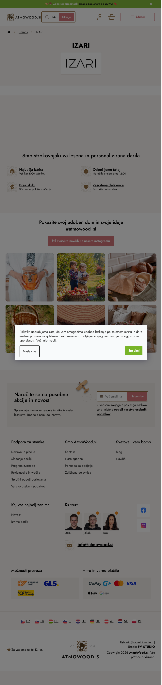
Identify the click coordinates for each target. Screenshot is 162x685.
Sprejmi (133, 350)
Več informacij (46, 340)
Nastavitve (29, 351)
